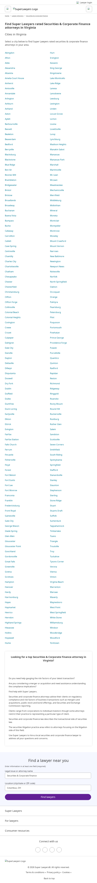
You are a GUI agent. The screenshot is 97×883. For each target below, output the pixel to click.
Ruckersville (55, 414)
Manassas (55, 154)
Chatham (9, 271)
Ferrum (8, 449)
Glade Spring (11, 531)
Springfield (55, 465)
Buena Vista (10, 215)
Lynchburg (55, 139)
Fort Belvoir (10, 475)
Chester (8, 281)
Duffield (9, 393)
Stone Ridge (56, 500)
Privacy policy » (54, 872)
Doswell (9, 378)
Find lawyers (48, 797)
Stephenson (56, 490)
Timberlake (55, 531)
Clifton (8, 297)
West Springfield (58, 612)
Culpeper (9, 337)
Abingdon (9, 53)
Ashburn (9, 103)
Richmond (55, 383)
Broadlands (10, 200)
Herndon (9, 617)
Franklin (9, 500)
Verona (53, 566)
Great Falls (10, 561)
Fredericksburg (12, 505)
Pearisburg (55, 307)
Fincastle (9, 454)
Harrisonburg (11, 597)
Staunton (54, 485)
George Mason (12, 526)
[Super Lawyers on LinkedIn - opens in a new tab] (59, 849)
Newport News (57, 266)
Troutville (54, 546)
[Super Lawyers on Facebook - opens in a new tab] (37, 849)
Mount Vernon (57, 246)
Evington (9, 429)
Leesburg (54, 98)
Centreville (10, 251)
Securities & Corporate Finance (37, 16)
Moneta (53, 215)
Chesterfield (11, 287)
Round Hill (55, 409)
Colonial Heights (13, 317)
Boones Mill (10, 175)
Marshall (54, 164)
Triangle (54, 541)
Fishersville (10, 460)
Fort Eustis (10, 480)
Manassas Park (57, 159)
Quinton (54, 363)
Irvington (54, 58)
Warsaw (54, 592)
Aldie (7, 63)
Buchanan (10, 210)
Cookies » (66, 872)
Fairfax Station (12, 439)
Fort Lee (9, 485)
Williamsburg (56, 622)
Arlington (9, 98)
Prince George (57, 337)
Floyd (7, 465)
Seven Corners (57, 444)
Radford (54, 368)
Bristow (8, 195)
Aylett (7, 119)
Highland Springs (13, 622)
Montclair (54, 220)
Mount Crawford (58, 241)
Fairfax (8, 434)
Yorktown (54, 643)
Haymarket (10, 607)
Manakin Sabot (57, 149)
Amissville (9, 88)
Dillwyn (8, 368)
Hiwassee (9, 627)
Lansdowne (55, 93)
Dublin (8, 388)
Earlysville (9, 414)
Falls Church (11, 444)
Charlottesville (12, 266)
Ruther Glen (56, 424)
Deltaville (9, 363)
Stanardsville (56, 475)
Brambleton (10, 180)
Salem (53, 429)
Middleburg (55, 200)
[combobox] (48, 776)
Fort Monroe (11, 490)
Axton (7, 114)
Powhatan (55, 332)
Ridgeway (54, 388)
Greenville (10, 566)
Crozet (8, 332)
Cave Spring (10, 246)
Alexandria (10, 68)
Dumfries (9, 404)
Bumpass (9, 220)
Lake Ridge (55, 83)
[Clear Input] (88, 775)
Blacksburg (10, 154)
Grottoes (9, 577)
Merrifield (54, 195)
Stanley (53, 480)
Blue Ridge (10, 164)
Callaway (9, 231)
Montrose (54, 231)
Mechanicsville (57, 190)
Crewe (8, 327)
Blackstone (10, 159)
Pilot (52, 317)
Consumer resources (17, 830)
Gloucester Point (13, 546)
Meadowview (56, 185)
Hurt (52, 53)
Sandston (54, 434)
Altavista (9, 73)
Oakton (53, 287)
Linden (53, 108)
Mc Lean (54, 175)
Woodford (55, 638)
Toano (53, 536)
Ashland (9, 108)
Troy (52, 551)
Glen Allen (10, 536)
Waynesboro (56, 602)
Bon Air (8, 170)
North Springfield (58, 281)
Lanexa (53, 88)
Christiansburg (12, 292)
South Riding (56, 454)
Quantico (54, 358)
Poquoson (55, 322)
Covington (10, 322)
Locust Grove (56, 114)
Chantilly (9, 256)
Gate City (9, 521)
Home (7, 16)
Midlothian (55, 205)
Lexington (54, 103)
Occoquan (55, 292)
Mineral (53, 210)
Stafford (54, 470)
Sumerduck (55, 521)
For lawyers (11, 820)
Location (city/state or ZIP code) (20, 783)
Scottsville (55, 439)
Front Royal (10, 510)
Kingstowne (55, 73)
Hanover (9, 587)
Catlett (8, 241)
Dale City (9, 348)
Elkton (8, 419)
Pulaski (53, 348)
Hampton (9, 582)
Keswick (54, 63)
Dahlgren (9, 343)
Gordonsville (11, 556)
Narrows (54, 251)
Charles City (10, 261)
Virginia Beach (57, 582)
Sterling (53, 495)
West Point (55, 607)
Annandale (10, 93)
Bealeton (9, 134)
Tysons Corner (57, 561)
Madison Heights (58, 144)
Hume (8, 643)
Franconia (9, 495)
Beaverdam (10, 139)
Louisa (53, 124)
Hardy (8, 592)
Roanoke (54, 398)
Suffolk (53, 516)
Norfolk (53, 276)
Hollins (8, 633)
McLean (53, 180)
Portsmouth (56, 327)
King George (56, 68)
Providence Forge (58, 343)
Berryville (9, 149)
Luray (52, 134)
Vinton (53, 577)
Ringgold (54, 393)
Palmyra (54, 302)
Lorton (53, 119)
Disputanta (10, 373)
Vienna (53, 571)
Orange (53, 297)
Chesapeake (11, 276)
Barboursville (11, 124)
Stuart (53, 505)
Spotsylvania (56, 460)
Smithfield (55, 449)
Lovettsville (55, 129)
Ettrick (8, 424)
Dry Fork (9, 383)
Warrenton (55, 587)
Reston (53, 378)
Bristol (8, 190)
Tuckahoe (54, 556)
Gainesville (10, 516)
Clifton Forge (11, 302)
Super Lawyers (13, 811)
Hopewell (9, 638)
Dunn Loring (11, 409)
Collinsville (10, 307)
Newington (55, 261)
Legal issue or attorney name (19, 771)
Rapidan (54, 373)
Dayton (8, 358)
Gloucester (10, 541)
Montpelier (55, 226)
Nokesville (55, 271)
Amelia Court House (14, 78)
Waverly (54, 597)
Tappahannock (57, 526)
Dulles (8, 398)
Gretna (8, 571)
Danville (9, 353)
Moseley (54, 236)
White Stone (56, 617)
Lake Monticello (57, 78)
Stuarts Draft (56, 510)
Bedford (9, 144)
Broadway (10, 205)
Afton (7, 58)
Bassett (8, 129)
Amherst (9, 83)
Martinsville (55, 170)
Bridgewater (11, 185)
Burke (8, 226)
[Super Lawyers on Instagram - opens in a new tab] (44, 849)
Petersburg (55, 312)
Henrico (9, 612)
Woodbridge (56, 633)
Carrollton (10, 236)
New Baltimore (57, 256)
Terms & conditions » (36, 872)
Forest (8, 470)
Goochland (10, 551)
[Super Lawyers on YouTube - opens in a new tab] (52, 849)
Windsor (54, 627)
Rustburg (54, 419)
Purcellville (55, 353)
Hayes (8, 602)
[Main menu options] (8, 9)
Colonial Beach (12, 312)
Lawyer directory (17, 16)
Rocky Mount (56, 404)
